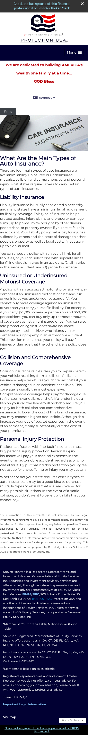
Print (8, 111)
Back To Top (71, 720)
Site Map (9, 717)
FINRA (26, 594)
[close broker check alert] (82, 3)
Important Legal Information (24, 704)
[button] (74, 52)
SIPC (35, 594)
